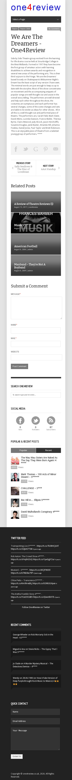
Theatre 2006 (25, 29)
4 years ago (37, 549)
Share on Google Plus (36, 149)
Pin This (46, 149)
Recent (48, 450)
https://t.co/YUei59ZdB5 (22, 597)
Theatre (15, 29)
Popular (23, 450)
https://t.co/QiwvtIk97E (43, 597)
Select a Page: (19, 19)
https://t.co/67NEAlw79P (22, 573)
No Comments (54, 29)
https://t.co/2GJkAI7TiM (21, 549)
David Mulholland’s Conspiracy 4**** (40, 511)
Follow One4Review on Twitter (36, 607)
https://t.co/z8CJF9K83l (39, 570)
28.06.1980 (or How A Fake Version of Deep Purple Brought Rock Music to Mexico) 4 (35, 679)
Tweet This (26, 149)
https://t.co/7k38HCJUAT (48, 546)
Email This (56, 149)
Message (16, 294)
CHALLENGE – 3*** (31, 488)
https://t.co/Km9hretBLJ (21, 583)
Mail (14, 338)
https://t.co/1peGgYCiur (44, 559)
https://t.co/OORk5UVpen (44, 583)
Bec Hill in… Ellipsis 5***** (35, 500)
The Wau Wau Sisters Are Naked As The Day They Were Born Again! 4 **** (39, 460)
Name (14, 325)
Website (15, 352)
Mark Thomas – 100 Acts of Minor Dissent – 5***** (38, 475)
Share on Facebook (16, 149)
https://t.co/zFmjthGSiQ (21, 559)
